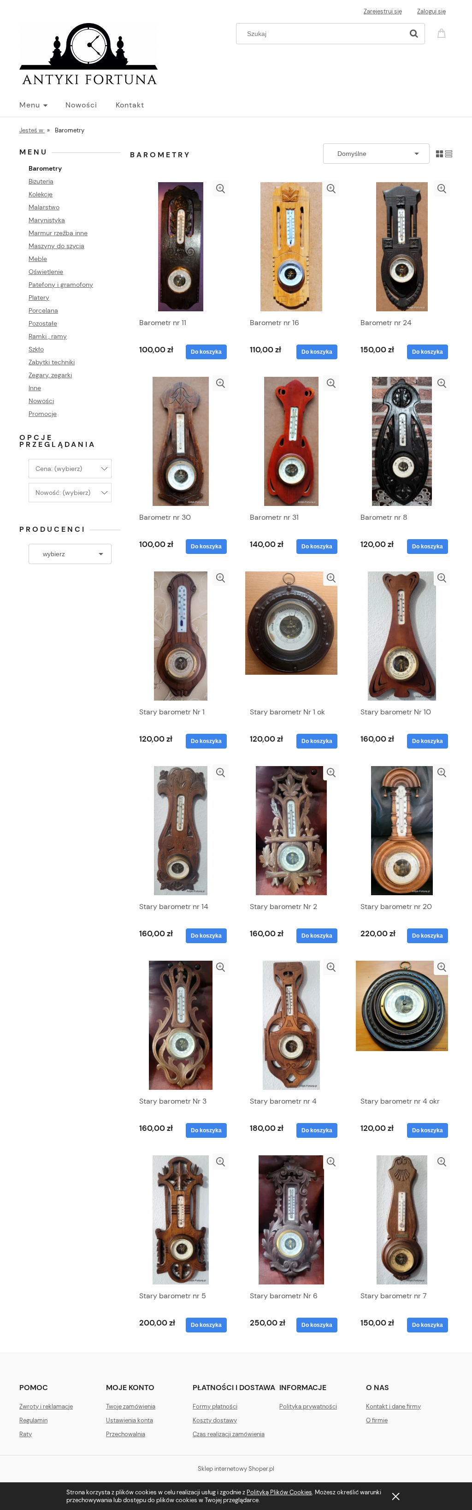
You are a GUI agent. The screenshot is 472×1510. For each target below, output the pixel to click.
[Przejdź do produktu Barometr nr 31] (291, 441)
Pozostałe (43, 323)
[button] (220, 188)
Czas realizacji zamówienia (229, 1434)
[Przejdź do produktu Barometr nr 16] (291, 246)
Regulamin (33, 1420)
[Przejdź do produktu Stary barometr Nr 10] (402, 636)
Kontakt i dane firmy (393, 1406)
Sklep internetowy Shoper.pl (236, 1469)
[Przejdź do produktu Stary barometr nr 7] (402, 1219)
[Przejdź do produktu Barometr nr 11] (181, 246)
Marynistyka (47, 220)
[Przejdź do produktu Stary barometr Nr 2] (291, 830)
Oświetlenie (46, 272)
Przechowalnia (125, 1434)
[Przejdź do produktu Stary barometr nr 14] (181, 830)
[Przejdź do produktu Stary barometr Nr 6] (291, 1219)
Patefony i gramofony (61, 284)
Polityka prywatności (308, 1406)
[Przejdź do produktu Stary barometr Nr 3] (181, 1025)
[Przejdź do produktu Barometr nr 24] (402, 246)
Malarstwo (44, 207)
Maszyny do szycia (56, 246)
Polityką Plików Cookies (279, 1492)
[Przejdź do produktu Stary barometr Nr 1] (181, 636)
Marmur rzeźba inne (58, 233)
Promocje (43, 414)
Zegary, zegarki (50, 375)
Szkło (36, 349)
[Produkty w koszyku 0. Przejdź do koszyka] (443, 32)
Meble (38, 259)
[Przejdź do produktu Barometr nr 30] (181, 441)
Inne (35, 388)
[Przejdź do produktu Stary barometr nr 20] (402, 830)
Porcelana (43, 310)
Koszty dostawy (215, 1420)
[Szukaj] (414, 33)
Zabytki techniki (52, 362)
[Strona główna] (88, 52)
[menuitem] (42, 105)
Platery (39, 297)
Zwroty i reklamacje (46, 1406)
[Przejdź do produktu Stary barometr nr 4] (291, 1025)
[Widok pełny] (449, 153)
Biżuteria (41, 181)
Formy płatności (215, 1406)
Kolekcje (41, 194)
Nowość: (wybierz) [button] (62, 492)
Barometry (45, 168)
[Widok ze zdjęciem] (439, 153)
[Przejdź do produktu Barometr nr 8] (402, 441)
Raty (25, 1434)
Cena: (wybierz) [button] (58, 468)
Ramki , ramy (48, 336)
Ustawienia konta (129, 1420)
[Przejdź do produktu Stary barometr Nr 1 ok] (291, 636)
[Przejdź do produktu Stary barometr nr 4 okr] (402, 1025)
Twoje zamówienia (130, 1406)
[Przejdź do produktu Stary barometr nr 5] (181, 1219)
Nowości (41, 401)
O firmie (377, 1420)
